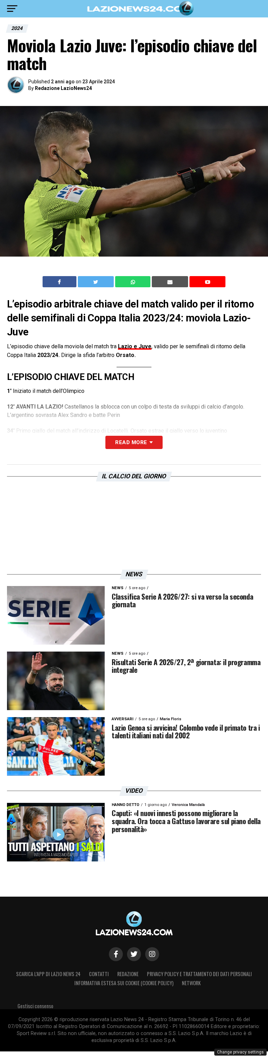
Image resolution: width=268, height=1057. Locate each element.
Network (191, 983)
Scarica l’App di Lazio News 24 (48, 974)
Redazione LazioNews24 (63, 88)
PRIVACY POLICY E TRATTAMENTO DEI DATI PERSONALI (199, 974)
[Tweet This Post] (96, 281)
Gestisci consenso (35, 1006)
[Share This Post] (133, 281)
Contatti (99, 974)
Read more (131, 442)
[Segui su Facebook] (116, 954)
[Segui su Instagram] (152, 954)
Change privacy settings (240, 1052)
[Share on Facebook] (60, 281)
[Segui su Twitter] (134, 954)
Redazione (128, 974)
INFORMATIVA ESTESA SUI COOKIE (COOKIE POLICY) (123, 983)
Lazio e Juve (134, 346)
